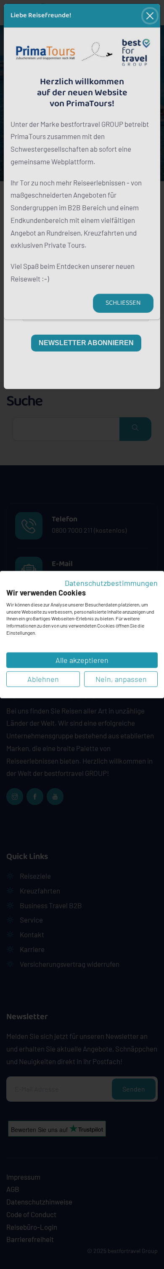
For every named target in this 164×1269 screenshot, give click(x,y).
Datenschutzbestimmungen (111, 582)
